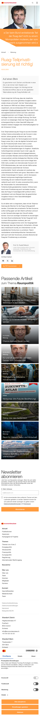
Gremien (5, 578)
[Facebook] (3, 261)
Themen (5, 541)
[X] (7, 261)
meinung (13, 52)
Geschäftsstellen (8, 591)
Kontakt (5, 588)
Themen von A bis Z (9, 544)
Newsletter (6, 565)
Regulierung (6, 557)
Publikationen (7, 531)
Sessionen (5, 534)
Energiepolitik (7, 547)
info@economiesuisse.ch (10, 631)
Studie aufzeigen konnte (17, 110)
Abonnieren (20, 509)
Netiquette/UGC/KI (8, 611)
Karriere (5, 583)
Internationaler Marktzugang (12, 560)
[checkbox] (2, 497)
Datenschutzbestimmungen (12, 504)
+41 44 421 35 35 (8, 633)
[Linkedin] (12, 261)
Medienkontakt (7, 594)
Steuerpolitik (6, 550)
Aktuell (3, 52)
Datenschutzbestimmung (9, 603)
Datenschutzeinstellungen (10, 606)
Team (4, 575)
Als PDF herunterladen (10, 266)
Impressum (27, 504)
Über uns (5, 570)
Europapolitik (7, 555)
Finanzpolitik (6, 552)
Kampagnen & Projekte (10, 537)
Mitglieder (5, 581)
